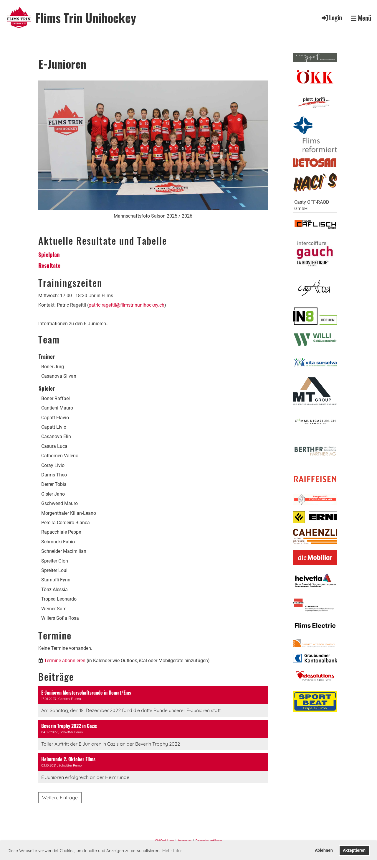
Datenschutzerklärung (209, 840)
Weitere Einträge (60, 797)
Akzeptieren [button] (354, 850)
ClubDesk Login (164, 840)
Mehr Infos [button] (172, 850)
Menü (363, 17)
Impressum (185, 840)
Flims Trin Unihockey (85, 17)
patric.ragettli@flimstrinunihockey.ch (126, 305)
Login (335, 17)
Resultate (49, 265)
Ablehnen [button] (324, 850)
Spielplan (49, 254)
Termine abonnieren (64, 660)
